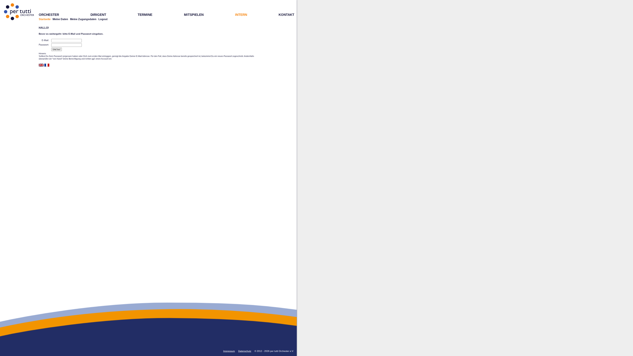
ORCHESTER (49, 14)
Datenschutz (244, 351)
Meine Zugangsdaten (83, 19)
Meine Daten (60, 19)
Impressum (229, 351)
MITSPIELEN (194, 14)
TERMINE (145, 14)
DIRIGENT (98, 14)
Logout (102, 19)
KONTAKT (286, 14)
